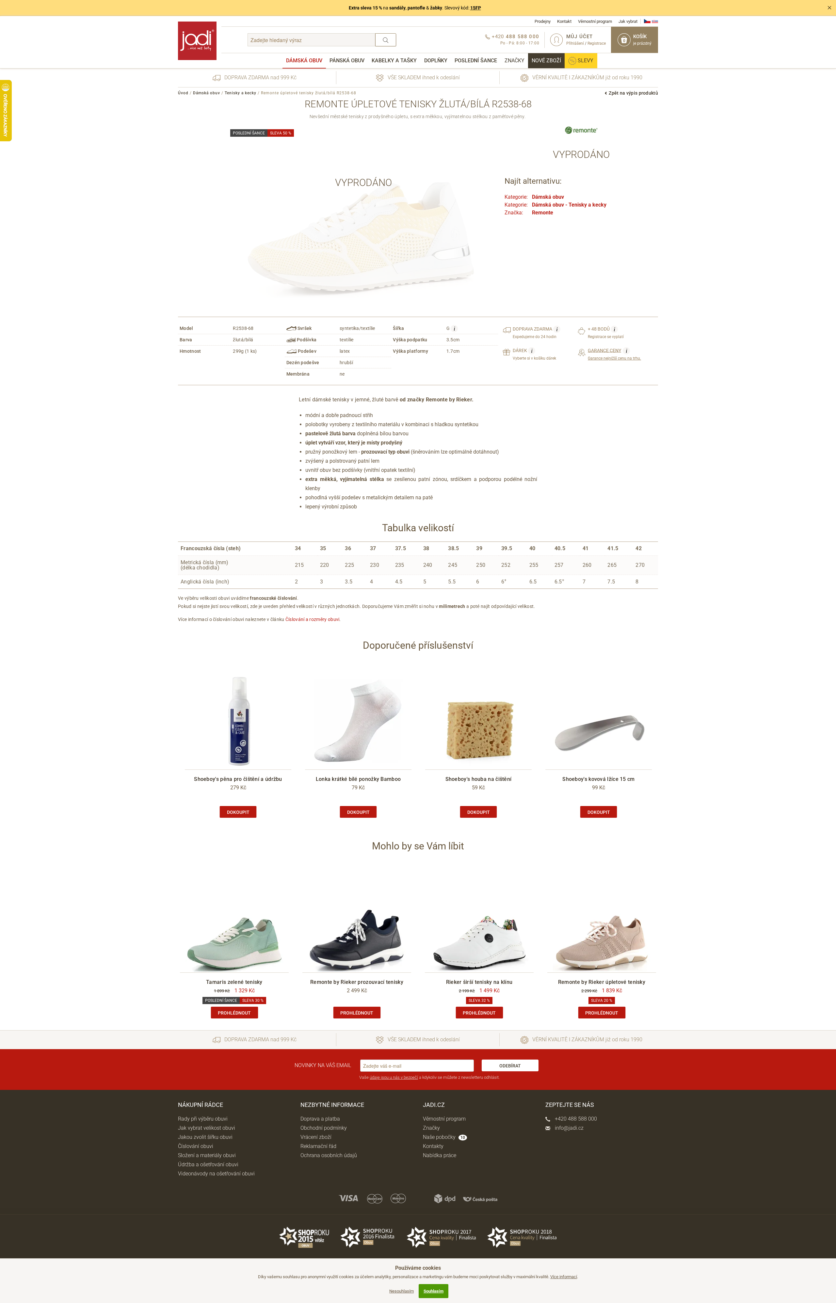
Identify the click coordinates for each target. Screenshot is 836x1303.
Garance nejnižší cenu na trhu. (614, 354)
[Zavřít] (829, 8)
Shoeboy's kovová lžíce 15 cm (598, 779)
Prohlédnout (234, 1013)
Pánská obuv (347, 60)
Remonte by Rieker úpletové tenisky (601, 982)
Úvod (183, 93)
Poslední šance (476, 60)
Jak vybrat (628, 21)
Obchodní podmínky (323, 1128)
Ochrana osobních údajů (328, 1155)
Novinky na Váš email (323, 1065)
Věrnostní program (595, 21)
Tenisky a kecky (240, 93)
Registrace (596, 43)
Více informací (563, 1276)
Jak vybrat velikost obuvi (206, 1128)
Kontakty (433, 1146)
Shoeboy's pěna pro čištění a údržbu (238, 779)
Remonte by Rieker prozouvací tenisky (356, 982)
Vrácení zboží (315, 1137)
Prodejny (543, 21)
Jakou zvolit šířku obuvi (205, 1137)
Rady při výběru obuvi (203, 1119)
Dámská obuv (304, 60)
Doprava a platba (320, 1119)
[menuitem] (304, 60)
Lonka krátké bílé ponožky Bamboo (358, 779)
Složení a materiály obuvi (207, 1155)
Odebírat (510, 1065)
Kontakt (564, 21)
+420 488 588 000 (575, 1119)
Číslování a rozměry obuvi (312, 619)
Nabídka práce (439, 1155)
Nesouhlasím (401, 1291)
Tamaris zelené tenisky (234, 982)
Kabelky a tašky (394, 60)
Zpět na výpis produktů (633, 93)
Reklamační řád (318, 1146)
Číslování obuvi (195, 1146)
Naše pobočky (444, 1137)
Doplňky (435, 60)
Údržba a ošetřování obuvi (208, 1164)
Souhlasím (433, 1291)
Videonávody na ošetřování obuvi (216, 1174)
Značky (514, 60)
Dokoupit (238, 812)
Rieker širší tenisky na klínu (479, 982)
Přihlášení (575, 43)
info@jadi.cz (569, 1128)
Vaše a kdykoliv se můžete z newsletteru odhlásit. (429, 1077)
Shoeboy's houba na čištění (478, 779)
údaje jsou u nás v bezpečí (394, 1077)
